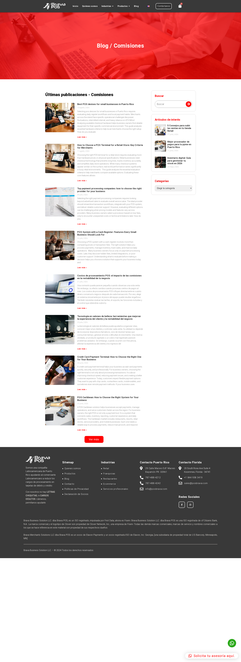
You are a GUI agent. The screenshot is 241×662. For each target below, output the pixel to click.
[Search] (188, 104)
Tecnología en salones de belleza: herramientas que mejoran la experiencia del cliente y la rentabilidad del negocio (109, 317)
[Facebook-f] (182, 505)
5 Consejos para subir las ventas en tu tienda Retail (179, 128)
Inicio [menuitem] (75, 6)
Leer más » (82, 137)
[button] (113, 6)
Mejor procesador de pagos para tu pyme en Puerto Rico (179, 144)
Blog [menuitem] (136, 6)
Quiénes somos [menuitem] (90, 6)
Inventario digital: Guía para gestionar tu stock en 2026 (179, 161)
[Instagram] (190, 505)
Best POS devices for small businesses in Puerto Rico (105, 104)
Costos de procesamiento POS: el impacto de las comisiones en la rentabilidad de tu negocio (109, 277)
